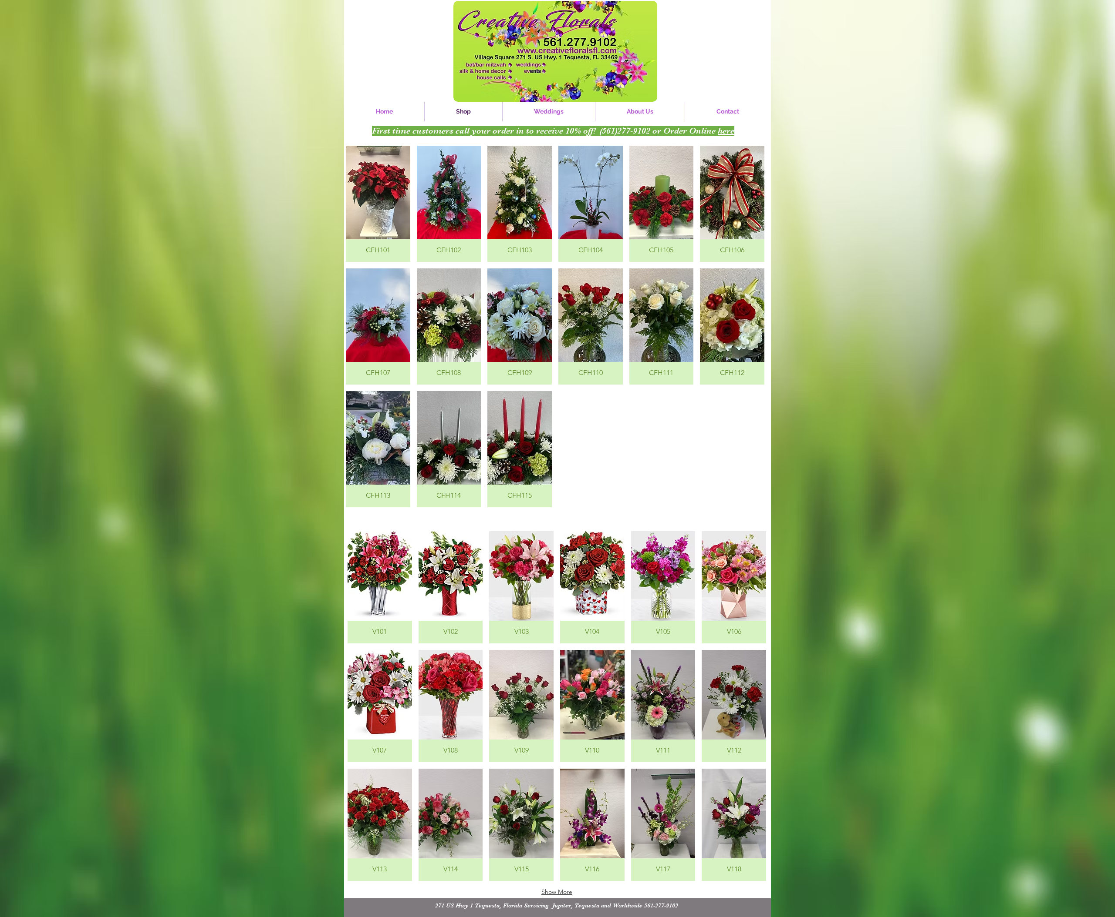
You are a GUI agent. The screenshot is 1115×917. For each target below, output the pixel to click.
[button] (378, 204)
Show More (556, 892)
